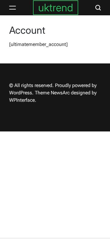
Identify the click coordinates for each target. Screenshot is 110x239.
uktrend (55, 7)
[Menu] (12, 7)
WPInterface (22, 100)
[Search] (98, 7)
